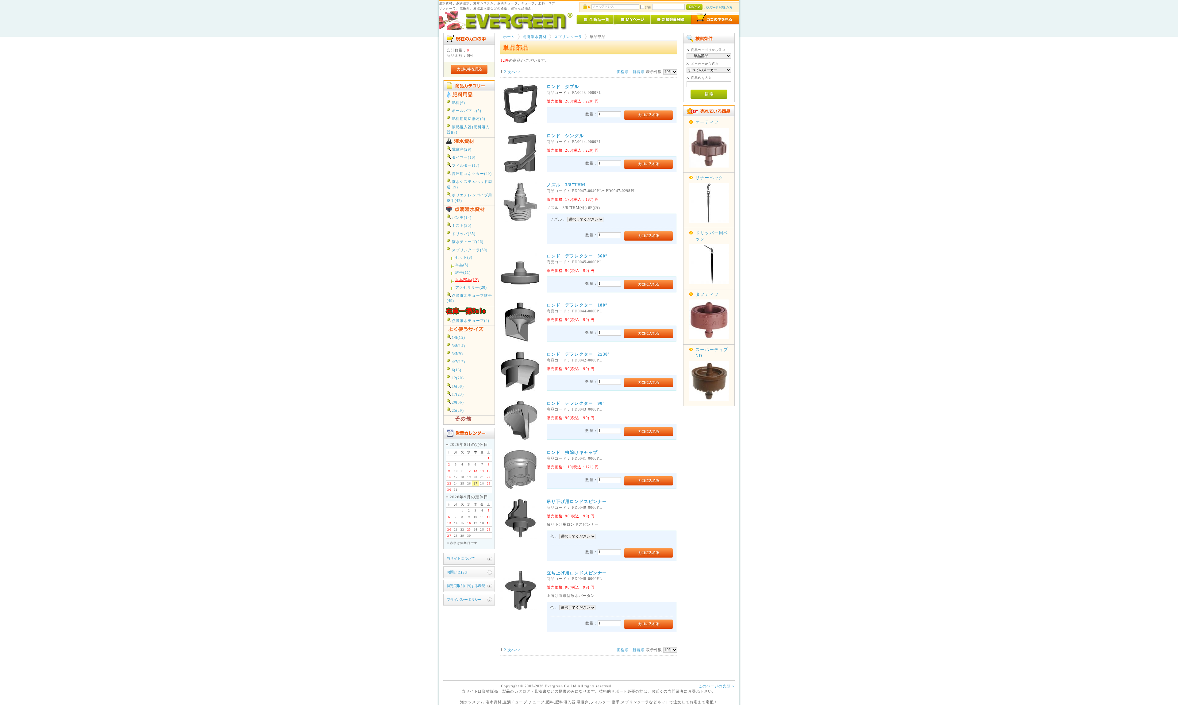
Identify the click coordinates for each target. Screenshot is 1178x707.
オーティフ (707, 122)
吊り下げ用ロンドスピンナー (577, 501)
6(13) (456, 370)
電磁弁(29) (461, 150)
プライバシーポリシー (464, 600)
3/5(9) (457, 354)
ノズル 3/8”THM (566, 185)
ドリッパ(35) (463, 234)
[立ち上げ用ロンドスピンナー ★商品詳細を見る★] (520, 609)
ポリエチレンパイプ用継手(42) (469, 198)
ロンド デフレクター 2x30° (578, 354)
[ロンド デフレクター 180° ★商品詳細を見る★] (520, 341)
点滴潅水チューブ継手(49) (469, 298)
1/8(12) (458, 338)
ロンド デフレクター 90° (576, 403)
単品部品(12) (467, 280)
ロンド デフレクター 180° (577, 305)
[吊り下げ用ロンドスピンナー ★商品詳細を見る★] (520, 537)
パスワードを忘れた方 (718, 7)
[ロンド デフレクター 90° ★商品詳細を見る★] (520, 439)
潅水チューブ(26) (467, 242)
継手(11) (463, 273)
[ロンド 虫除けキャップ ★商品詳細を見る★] (520, 488)
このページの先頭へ (717, 686)
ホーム (509, 37)
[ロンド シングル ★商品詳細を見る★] (520, 172)
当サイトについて (461, 559)
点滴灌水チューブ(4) (470, 321)
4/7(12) (458, 362)
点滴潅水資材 (534, 37)
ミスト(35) (461, 226)
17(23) (457, 394)
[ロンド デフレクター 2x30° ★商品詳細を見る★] (520, 390)
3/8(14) (458, 346)
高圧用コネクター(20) (471, 174)
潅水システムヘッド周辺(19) (469, 184)
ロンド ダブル (563, 86)
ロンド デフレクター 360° (577, 256)
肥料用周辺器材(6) (468, 119)
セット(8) (464, 258)
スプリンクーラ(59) (469, 250)
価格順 (623, 72)
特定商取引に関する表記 (466, 586)
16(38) (457, 386)
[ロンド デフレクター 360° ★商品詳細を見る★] (520, 292)
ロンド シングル (565, 135)
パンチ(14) (461, 218)
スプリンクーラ (568, 37)
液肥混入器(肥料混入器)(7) (468, 129)
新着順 (639, 72)
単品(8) (462, 265)
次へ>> (514, 72)
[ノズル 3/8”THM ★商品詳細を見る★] (520, 221)
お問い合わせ (457, 572)
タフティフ (707, 294)
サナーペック (709, 178)
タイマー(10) (463, 158)
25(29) (457, 411)
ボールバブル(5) (466, 111)
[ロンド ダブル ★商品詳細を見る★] (520, 123)
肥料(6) (458, 103)
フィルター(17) (465, 166)
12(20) (457, 378)
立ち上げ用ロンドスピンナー (577, 573)
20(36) (457, 402)
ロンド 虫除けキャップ (572, 452)
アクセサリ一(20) (471, 288)
